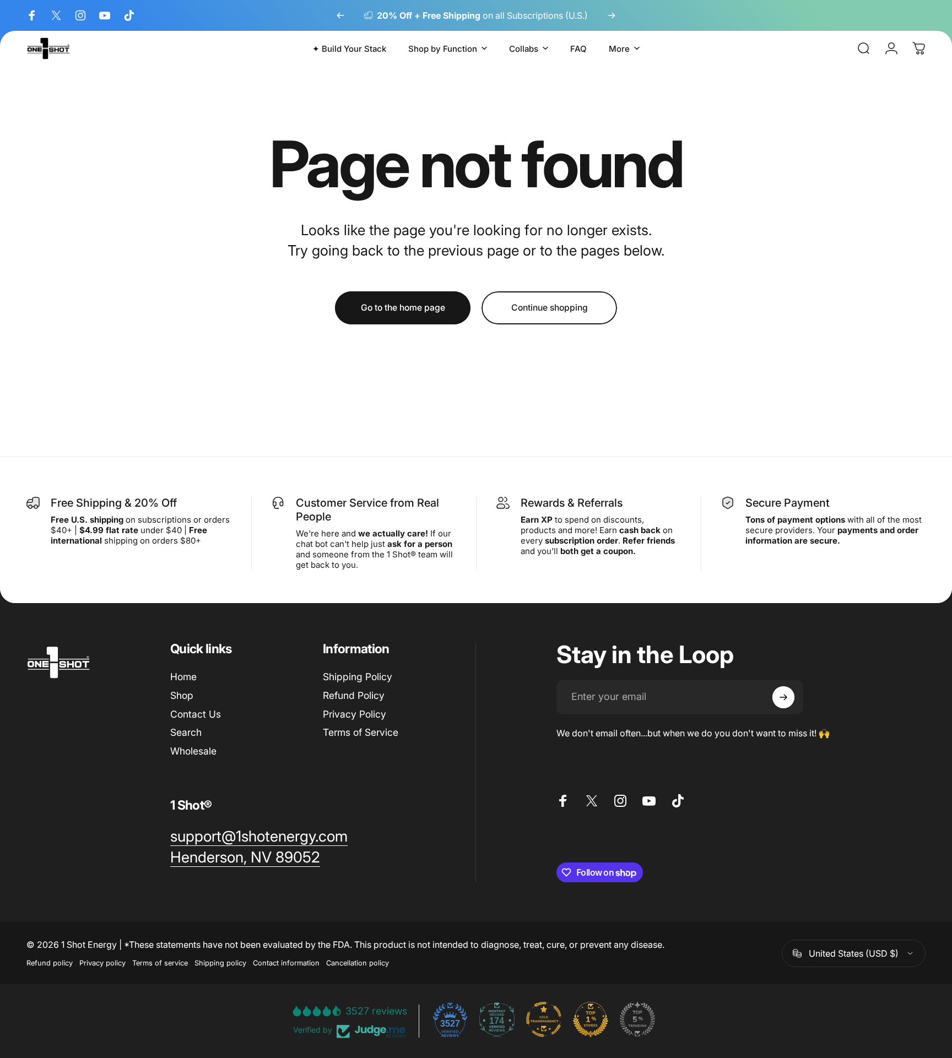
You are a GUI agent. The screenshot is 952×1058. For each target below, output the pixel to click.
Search (186, 733)
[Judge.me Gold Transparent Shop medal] (543, 1019)
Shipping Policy (357, 676)
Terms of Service (360, 733)
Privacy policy (102, 963)
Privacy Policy (354, 714)
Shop (181, 695)
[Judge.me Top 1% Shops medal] (590, 1019)
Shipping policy (220, 963)
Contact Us (195, 714)
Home (183, 676)
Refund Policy (354, 695)
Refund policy (49, 963)
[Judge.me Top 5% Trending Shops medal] (637, 1019)
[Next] (611, 15)
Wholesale (193, 751)
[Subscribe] (783, 697)
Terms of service (160, 963)
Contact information (286, 963)
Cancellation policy (357, 963)
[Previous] (340, 15)
